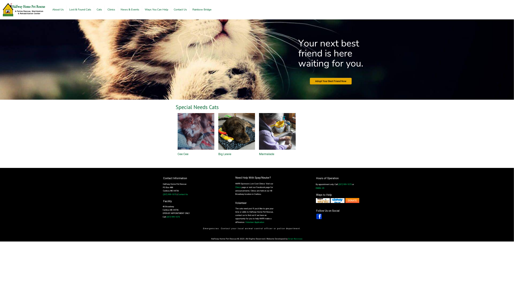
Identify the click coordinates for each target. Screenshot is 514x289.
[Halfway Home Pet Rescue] (24, 9)
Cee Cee (183, 154)
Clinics (238, 187)
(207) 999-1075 (173, 217)
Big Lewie (224, 154)
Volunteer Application (254, 222)
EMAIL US (320, 188)
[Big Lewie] (233, 131)
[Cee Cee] (192, 131)
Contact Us (183, 194)
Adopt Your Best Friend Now (330, 81)
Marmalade (266, 154)
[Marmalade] (274, 131)
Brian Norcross (295, 239)
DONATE (352, 200)
